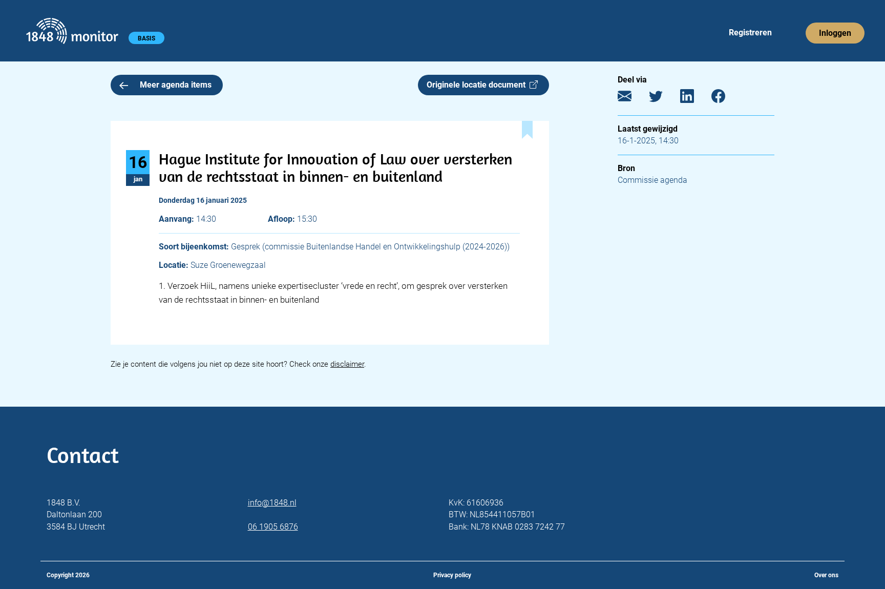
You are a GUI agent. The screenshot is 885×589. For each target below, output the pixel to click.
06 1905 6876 (273, 527)
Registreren (750, 32)
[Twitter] (663, 98)
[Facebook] (726, 98)
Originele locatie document (478, 85)
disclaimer (347, 364)
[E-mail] (632, 98)
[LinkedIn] (694, 98)
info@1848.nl (272, 503)
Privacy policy (452, 575)
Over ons (826, 575)
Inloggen (835, 33)
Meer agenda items (176, 85)
